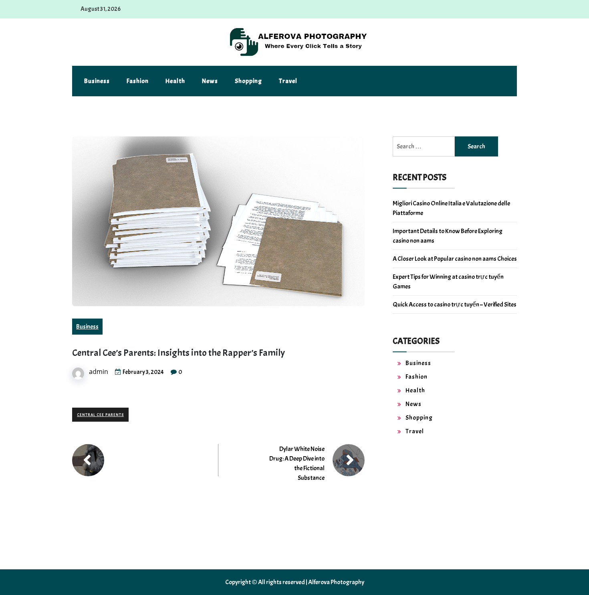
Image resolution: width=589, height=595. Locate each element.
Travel (288, 81)
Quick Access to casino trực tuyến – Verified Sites (454, 305)
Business (97, 81)
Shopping (248, 81)
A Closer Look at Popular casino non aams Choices (455, 259)
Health (175, 81)
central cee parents (100, 414)
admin (98, 371)
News (210, 81)
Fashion (138, 81)
